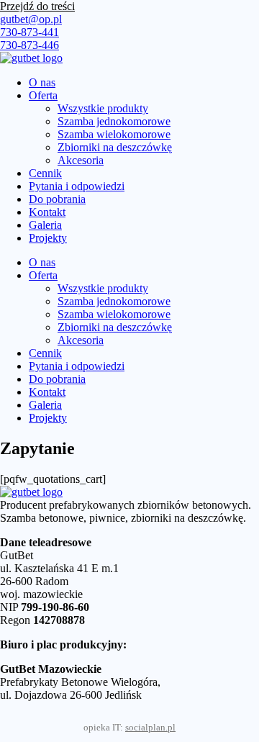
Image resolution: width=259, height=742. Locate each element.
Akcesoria (81, 160)
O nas (42, 82)
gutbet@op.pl (31, 19)
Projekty (48, 238)
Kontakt (47, 212)
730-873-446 (29, 45)
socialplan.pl (150, 727)
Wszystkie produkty (103, 108)
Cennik (45, 173)
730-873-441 (29, 32)
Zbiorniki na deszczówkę (115, 147)
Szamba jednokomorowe (114, 121)
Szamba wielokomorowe (114, 134)
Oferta (43, 95)
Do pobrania (57, 199)
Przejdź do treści (37, 6)
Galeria (45, 225)
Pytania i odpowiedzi (76, 186)
